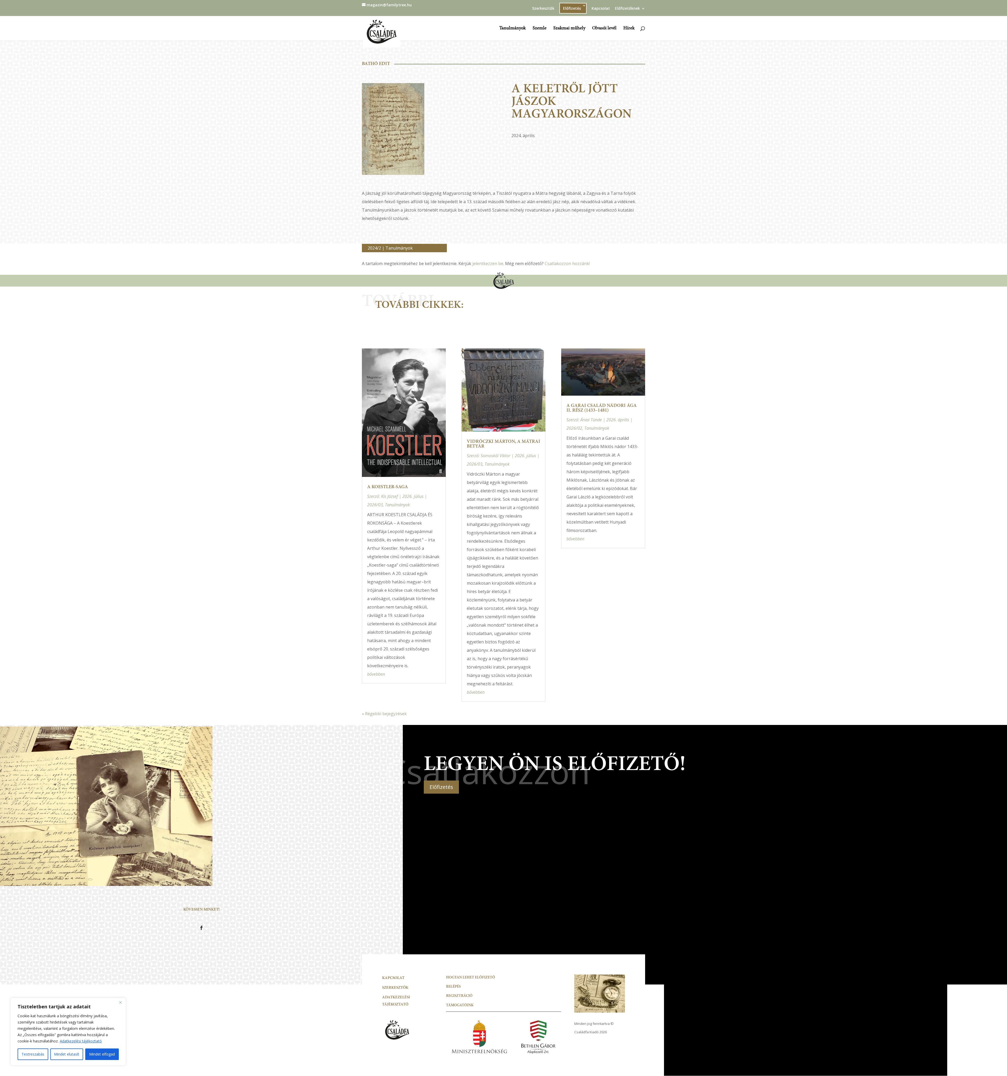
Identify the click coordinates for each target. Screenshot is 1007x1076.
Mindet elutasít (66, 1054)
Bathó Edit (376, 64)
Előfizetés (441, 786)
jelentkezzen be (487, 263)
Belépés (453, 987)
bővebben (376, 674)
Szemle (540, 28)
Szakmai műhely (569, 28)
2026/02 (574, 428)
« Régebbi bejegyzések (384, 714)
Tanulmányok (512, 28)
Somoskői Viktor (495, 456)
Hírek (629, 28)
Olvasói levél (604, 28)
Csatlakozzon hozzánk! (567, 263)
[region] (68, 1032)
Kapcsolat (601, 9)
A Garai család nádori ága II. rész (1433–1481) (601, 408)
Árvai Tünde (591, 420)
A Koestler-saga (387, 487)
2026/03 (375, 505)
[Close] (120, 1002)
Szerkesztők (543, 9)
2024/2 (374, 248)
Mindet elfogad (102, 1054)
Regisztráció (459, 996)
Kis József (389, 496)
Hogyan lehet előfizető (470, 978)
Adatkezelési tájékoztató (81, 1041)
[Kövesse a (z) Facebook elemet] (201, 928)
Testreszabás (33, 1054)
